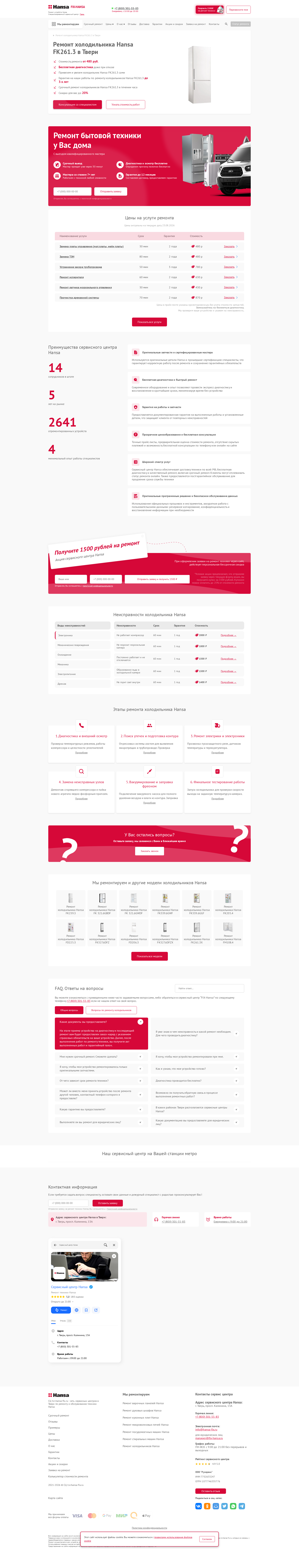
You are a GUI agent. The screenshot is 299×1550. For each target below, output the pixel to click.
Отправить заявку (110, 191)
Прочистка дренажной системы (79, 297)
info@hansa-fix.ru (206, 1429)
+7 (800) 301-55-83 (126, 8)
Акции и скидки (174, 24)
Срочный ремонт (93, 24)
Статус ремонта (240, 23)
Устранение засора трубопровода (81, 267)
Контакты (214, 24)
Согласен (207, 1539)
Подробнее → (229, 635)
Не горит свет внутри (128, 682)
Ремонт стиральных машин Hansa (143, 1439)
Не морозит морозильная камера (131, 646)
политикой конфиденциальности (98, 585)
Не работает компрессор (130, 635)
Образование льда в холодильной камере (128, 671)
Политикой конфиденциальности (122, 1209)
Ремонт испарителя (72, 277)
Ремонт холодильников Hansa (141, 1446)
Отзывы (132, 24)
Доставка (144, 24)
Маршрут (63, 1310)
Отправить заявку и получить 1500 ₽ (157, 579)
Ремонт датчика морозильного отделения (86, 287)
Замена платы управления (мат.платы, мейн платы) (92, 246)
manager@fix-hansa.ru (209, 1438)
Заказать (229, 246)
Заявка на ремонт (196, 24)
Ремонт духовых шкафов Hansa (142, 1410)
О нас (120, 24)
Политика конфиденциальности (149, 1527)
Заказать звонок (149, 851)
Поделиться (198, 1506)
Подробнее (81, 752)
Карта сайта (55, 1498)
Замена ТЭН (67, 256)
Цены (109, 24)
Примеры (54, 1427)
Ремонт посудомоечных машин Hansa (146, 1432)
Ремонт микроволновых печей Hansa (146, 1424)
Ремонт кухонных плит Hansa (141, 1417)
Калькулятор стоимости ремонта (68, 1476)
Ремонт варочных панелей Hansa (143, 1403)
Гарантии (157, 24)
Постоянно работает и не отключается (131, 659)
